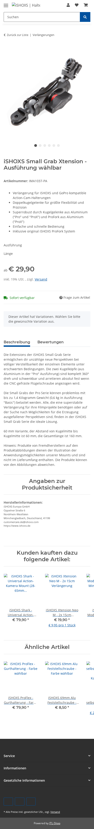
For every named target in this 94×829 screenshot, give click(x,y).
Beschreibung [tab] (17, 342)
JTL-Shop (54, 823)
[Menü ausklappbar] (6, 3)
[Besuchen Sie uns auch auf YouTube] (19, 802)
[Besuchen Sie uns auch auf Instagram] (31, 802)
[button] (68, 5)
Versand (41, 279)
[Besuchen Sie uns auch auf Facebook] (8, 802)
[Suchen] (85, 17)
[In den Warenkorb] (7, 47)
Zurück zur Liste (17, 35)
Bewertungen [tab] (50, 342)
